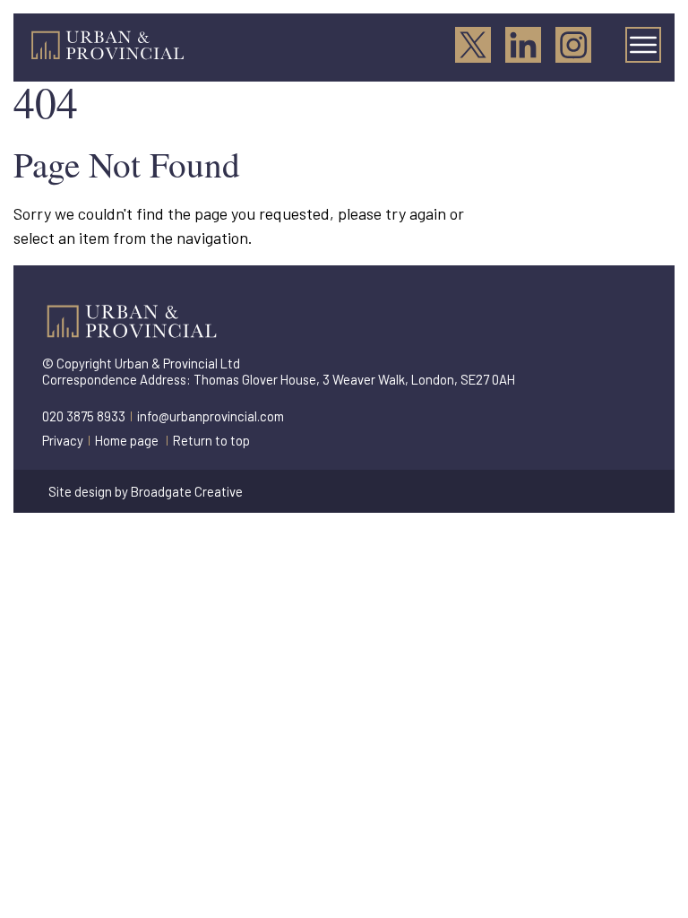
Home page (127, 440)
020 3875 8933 (83, 416)
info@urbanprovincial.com (210, 416)
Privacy (62, 440)
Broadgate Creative (187, 491)
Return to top (211, 440)
